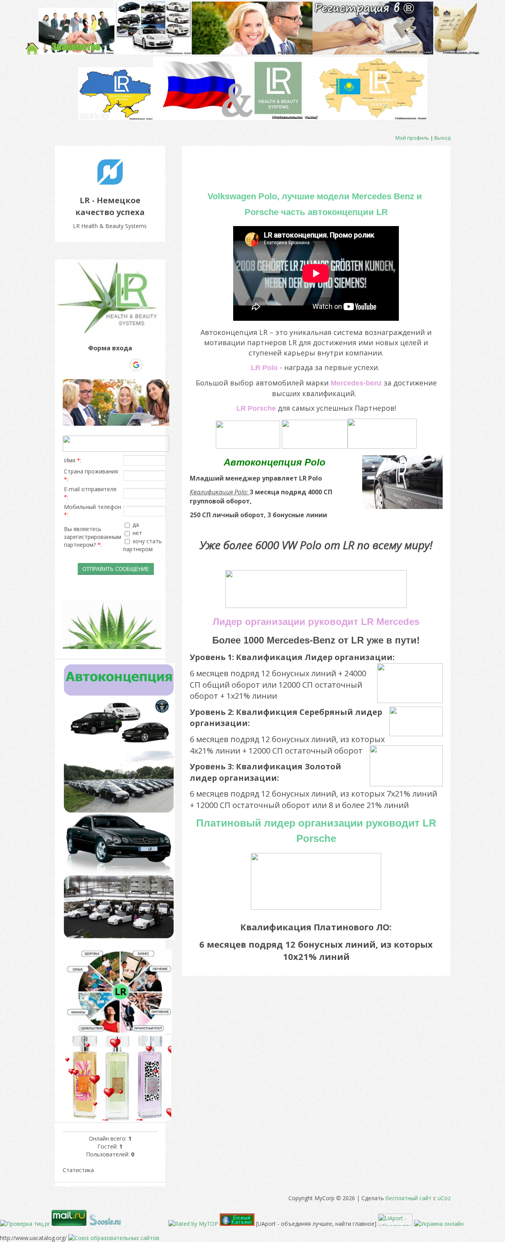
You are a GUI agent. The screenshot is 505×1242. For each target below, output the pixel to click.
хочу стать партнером (142, 545)
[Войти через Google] (136, 365)
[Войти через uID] (82, 365)
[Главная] (110, 182)
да (136, 524)
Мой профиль (412, 137)
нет (137, 533)
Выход (442, 137)
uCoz (444, 1198)
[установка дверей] (141, 1223)
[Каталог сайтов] (164, 1223)
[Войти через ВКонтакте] (95, 365)
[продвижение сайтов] (105, 1223)
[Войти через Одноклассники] (150, 365)
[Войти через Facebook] (109, 365)
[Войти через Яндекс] (122, 365)
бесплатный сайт (408, 1198)
